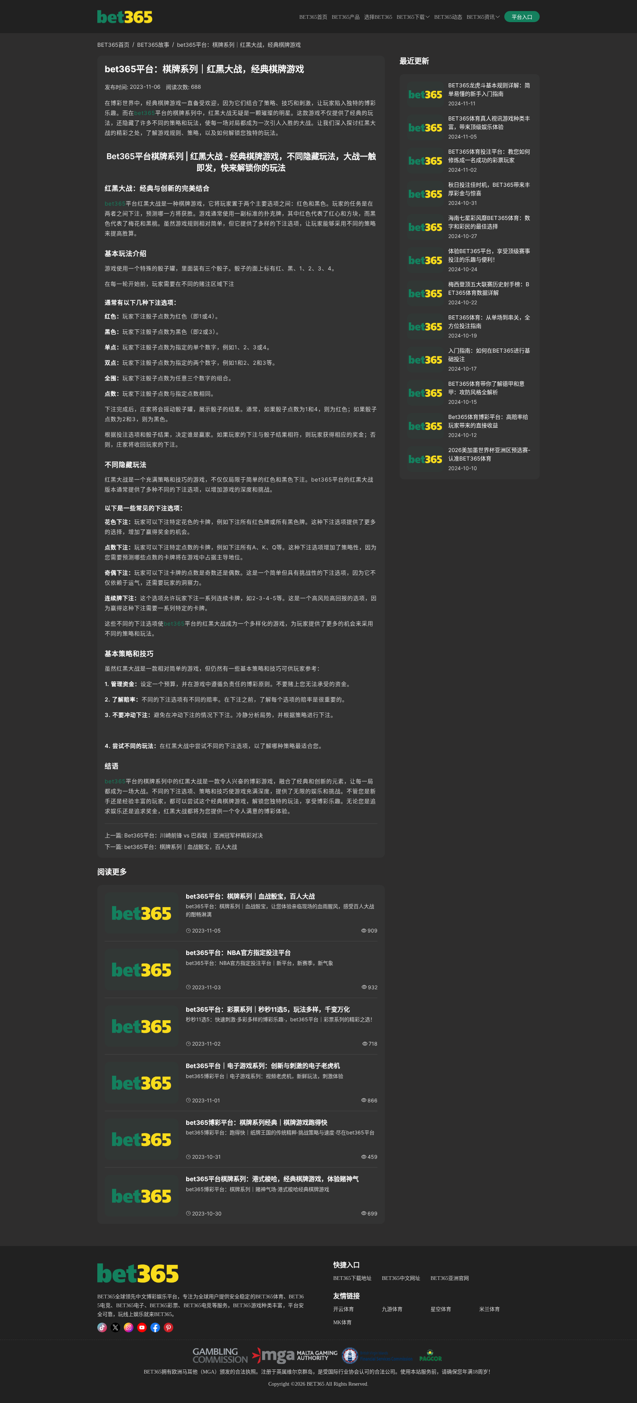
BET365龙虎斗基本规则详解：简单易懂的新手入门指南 (489, 89)
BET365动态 (448, 17)
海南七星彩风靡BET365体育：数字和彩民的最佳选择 (489, 222)
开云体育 (343, 1309)
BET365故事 (153, 44)
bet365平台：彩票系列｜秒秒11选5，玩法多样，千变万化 (268, 1009)
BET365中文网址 (401, 1278)
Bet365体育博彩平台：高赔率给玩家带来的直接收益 (488, 421)
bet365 (144, 112)
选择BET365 (378, 17)
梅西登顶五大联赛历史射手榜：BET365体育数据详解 (488, 288)
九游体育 (392, 1309)
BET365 (152, 1372)
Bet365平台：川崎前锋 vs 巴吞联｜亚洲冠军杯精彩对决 (193, 835)
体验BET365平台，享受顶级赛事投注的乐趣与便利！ (489, 255)
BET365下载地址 (352, 1278)
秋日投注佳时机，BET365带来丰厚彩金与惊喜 (489, 189)
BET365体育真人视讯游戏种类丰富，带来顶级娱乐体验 (489, 122)
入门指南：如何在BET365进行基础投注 (489, 355)
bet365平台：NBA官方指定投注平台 (238, 952)
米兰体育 (489, 1309)
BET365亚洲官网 (450, 1278)
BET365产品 (346, 17)
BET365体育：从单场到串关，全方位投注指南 (489, 321)
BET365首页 (313, 17)
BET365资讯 (481, 17)
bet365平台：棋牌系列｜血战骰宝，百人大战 (180, 846)
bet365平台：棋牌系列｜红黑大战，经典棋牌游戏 (239, 44)
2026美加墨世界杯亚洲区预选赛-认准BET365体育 (489, 454)
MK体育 (342, 1322)
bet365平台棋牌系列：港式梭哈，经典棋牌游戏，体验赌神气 (272, 1179)
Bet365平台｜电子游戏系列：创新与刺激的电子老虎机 (263, 1066)
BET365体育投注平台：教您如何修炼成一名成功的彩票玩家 (489, 156)
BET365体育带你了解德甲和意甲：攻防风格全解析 (486, 388)
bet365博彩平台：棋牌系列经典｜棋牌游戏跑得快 (256, 1122)
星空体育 (441, 1309)
